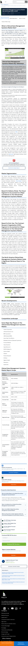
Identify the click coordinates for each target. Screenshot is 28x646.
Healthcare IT (6, 4)
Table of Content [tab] (22, 18)
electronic (11, 154)
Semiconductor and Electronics (8, 623)
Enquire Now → (14, 484)
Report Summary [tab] (5, 18)
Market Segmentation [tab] (13, 18)
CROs (16, 132)
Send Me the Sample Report (14, 167)
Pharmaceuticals (5, 613)
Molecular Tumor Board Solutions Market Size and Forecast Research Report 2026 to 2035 (13, 573)
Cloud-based (19, 181)
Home (2, 4)
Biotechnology (4, 632)
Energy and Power (5, 634)
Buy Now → (14, 555)
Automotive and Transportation (8, 636)
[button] (5, 2)
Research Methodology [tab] (6, 21)
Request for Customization (21, 643)
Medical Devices (5, 615)
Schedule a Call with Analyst (14, 566)
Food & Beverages (5, 625)
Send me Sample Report (7, 642)
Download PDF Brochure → (14, 544)
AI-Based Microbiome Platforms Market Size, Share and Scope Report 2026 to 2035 (13, 576)
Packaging (3, 628)
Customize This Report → (14, 472)
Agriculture (3, 621)
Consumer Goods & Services (8, 619)
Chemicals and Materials (6, 630)
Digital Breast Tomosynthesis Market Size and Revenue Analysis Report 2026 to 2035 (13, 579)
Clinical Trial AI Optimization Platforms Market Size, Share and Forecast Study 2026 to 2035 (13, 583)
